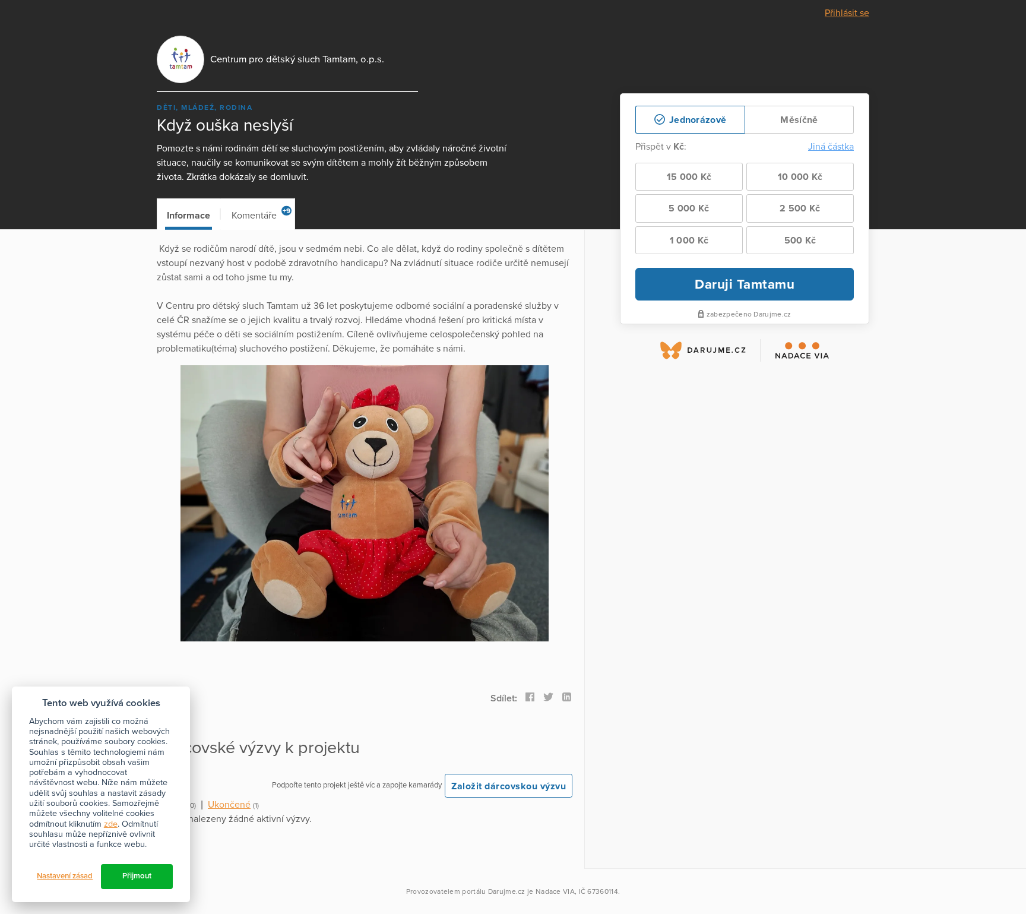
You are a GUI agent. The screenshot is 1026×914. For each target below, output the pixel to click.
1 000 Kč (689, 240)
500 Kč (800, 240)
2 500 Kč (800, 208)
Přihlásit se (847, 13)
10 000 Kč (800, 177)
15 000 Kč (689, 177)
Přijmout (136, 876)
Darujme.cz (506, 891)
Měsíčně (799, 120)
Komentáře (261, 214)
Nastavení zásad (65, 876)
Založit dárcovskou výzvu (508, 786)
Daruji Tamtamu (744, 284)
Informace (188, 216)
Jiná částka (831, 147)
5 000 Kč (689, 208)
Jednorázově (697, 120)
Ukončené (229, 805)
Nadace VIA (555, 891)
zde (111, 824)
